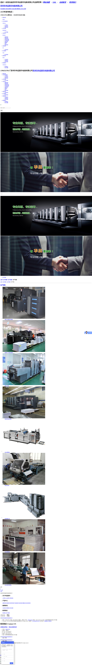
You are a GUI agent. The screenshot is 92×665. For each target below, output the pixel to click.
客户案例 (6, 54)
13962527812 (30, 619)
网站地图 (46, 2)
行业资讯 (6, 59)
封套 (5, 43)
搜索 (1, 110)
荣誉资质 (6, 27)
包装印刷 (6, 41)
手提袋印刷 (7, 40)
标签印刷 (6, 44)
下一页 (1, 590)
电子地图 (6, 67)
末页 (1, 591)
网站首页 (4, 73)
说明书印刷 (7, 39)
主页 (1, 279)
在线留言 (62, 2)
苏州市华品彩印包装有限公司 (44, 71)
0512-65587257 (13, 627)
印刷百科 (6, 60)
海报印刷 (6, 38)
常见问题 (6, 61)
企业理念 (6, 26)
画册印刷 (6, 36)
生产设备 (6, 32)
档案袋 (6, 42)
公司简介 (6, 24)
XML (54, 2)
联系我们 (72, 2)
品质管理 (6, 49)
